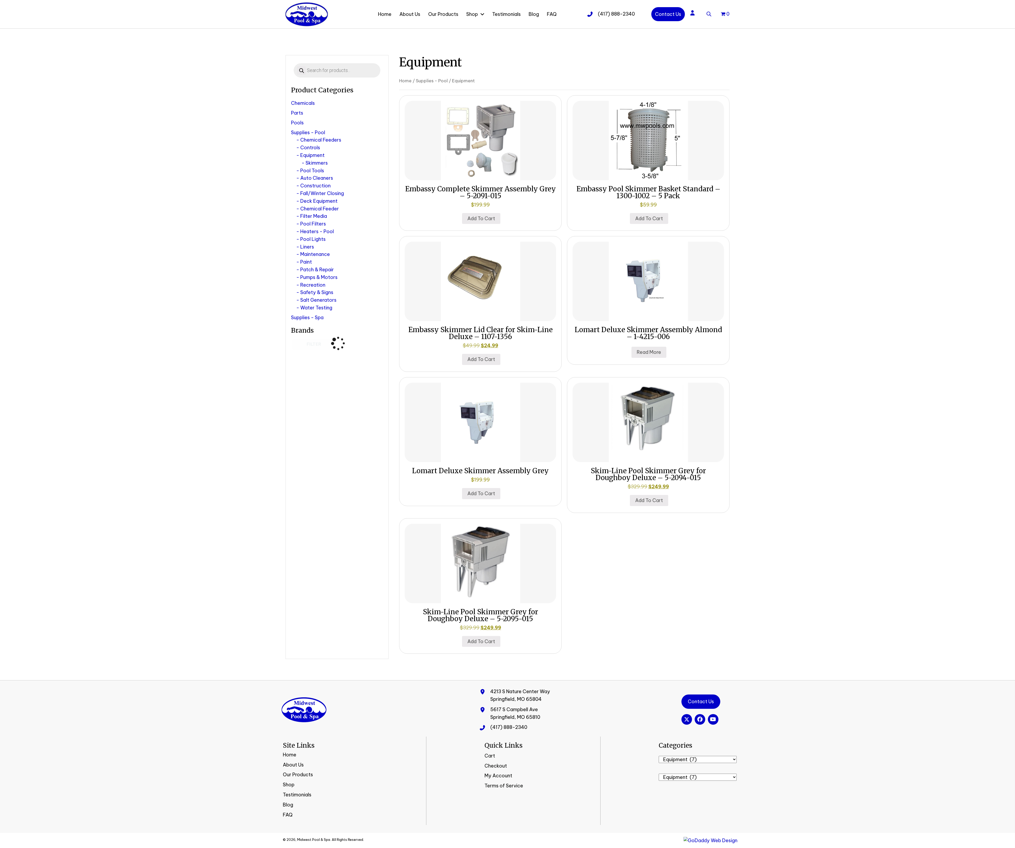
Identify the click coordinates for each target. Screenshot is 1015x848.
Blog (288, 805)
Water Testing (316, 308)
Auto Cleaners (316, 178)
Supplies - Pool (308, 132)
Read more (649, 352)
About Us (293, 765)
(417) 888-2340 (616, 14)
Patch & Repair (317, 270)
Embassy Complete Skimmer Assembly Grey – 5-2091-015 (480, 192)
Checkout (496, 766)
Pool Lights (313, 239)
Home (405, 80)
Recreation (312, 285)
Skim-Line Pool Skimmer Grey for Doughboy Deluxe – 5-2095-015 (480, 615)
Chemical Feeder (319, 209)
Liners (307, 247)
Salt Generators (318, 300)
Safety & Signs (316, 292)
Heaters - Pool (317, 231)
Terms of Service (504, 786)
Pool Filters (313, 224)
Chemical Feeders (320, 140)
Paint (306, 262)
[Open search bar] (709, 13)
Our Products (298, 775)
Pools (297, 123)
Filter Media (313, 216)
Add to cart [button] (481, 218)
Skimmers (317, 163)
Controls (310, 148)
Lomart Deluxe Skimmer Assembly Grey (480, 470)
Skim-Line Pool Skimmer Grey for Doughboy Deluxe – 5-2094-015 (648, 474)
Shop (288, 785)
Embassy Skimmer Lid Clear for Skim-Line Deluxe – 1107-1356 (480, 333)
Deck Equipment (319, 201)
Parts (297, 113)
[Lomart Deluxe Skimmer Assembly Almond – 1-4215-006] (648, 281)
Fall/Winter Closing (322, 193)
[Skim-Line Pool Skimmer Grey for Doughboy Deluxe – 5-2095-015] (480, 563)
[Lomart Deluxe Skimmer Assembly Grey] (480, 422)
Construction (315, 186)
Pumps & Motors (319, 277)
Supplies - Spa (307, 317)
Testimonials (297, 795)
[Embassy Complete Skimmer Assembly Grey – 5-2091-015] (480, 140)
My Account (498, 776)
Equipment (312, 155)
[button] (686, 719)
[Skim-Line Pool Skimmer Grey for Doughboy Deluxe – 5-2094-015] (648, 422)
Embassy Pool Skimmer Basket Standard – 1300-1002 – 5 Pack (648, 192)
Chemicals (303, 103)
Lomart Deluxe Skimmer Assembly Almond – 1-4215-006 (648, 333)
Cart (490, 756)
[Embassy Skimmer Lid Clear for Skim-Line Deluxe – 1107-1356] (480, 281)
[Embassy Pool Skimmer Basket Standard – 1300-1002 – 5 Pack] (648, 140)
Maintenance (315, 254)
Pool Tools (312, 171)
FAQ (288, 815)
